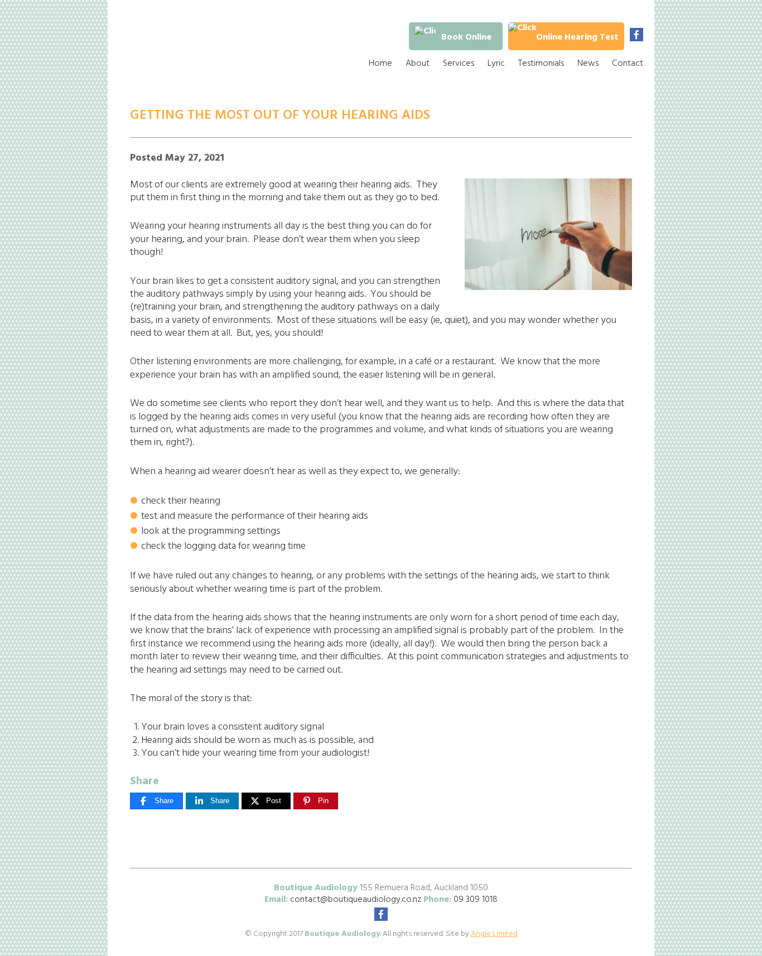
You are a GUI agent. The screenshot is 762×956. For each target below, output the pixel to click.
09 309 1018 (476, 899)
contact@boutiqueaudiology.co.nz (355, 899)
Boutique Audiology (199, 44)
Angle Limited (494, 934)
